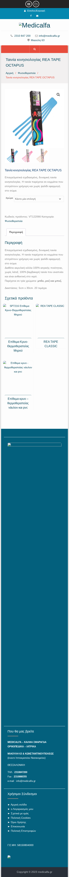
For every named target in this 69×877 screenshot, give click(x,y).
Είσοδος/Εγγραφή (36, 11)
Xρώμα (9, 198)
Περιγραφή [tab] (16, 232)
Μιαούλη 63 (38, 40)
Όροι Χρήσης (18, 822)
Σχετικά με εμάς (20, 813)
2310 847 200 (22, 36)
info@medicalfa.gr (49, 36)
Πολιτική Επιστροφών (23, 830)
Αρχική (9, 73)
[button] (58, 94)
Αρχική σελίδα (19, 804)
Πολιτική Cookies (21, 817)
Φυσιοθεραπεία (27, 73)
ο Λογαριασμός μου (22, 808)
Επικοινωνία (18, 826)
